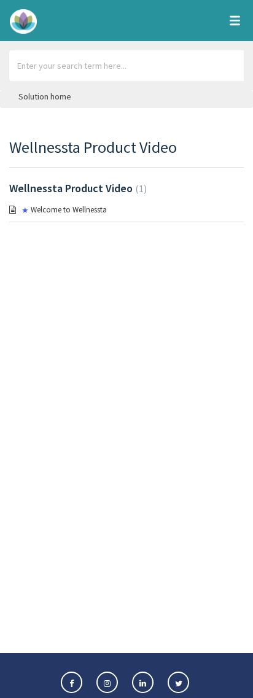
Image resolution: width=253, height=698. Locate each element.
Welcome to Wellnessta (69, 209)
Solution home (44, 96)
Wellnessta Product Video (76, 188)
